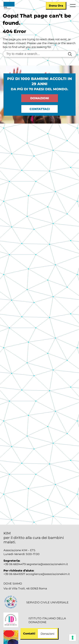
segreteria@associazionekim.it (47, 564)
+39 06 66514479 (14, 564)
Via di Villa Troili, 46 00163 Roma (25, 588)
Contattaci (40, 109)
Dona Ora (56, 5)
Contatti (29, 633)
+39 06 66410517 (14, 574)
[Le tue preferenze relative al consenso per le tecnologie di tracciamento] (72, 637)
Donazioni (39, 98)
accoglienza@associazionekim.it (48, 574)
